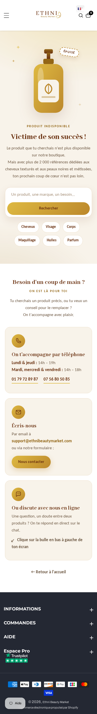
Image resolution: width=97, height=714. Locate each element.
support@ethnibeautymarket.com (42, 441)
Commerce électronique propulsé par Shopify (48, 707)
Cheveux (28, 227)
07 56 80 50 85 (57, 379)
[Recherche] (81, 15)
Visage (51, 227)
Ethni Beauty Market (56, 702)
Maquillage (27, 240)
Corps (71, 227)
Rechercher (48, 208)
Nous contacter (31, 462)
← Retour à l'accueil (48, 572)
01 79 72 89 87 (25, 379)
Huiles (51, 240)
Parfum (73, 240)
